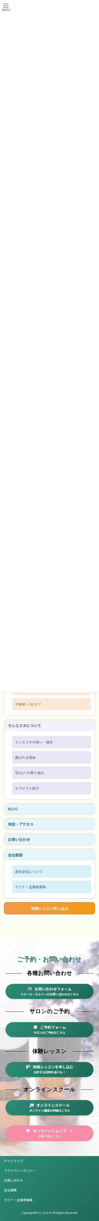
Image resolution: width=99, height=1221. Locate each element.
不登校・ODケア (28, 705)
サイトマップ (13, 1161)
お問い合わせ (19, 839)
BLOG (13, 809)
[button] (49, 991)
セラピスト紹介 (27, 788)
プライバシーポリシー (20, 1171)
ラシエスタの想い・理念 (34, 742)
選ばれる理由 (25, 758)
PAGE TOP (91, 1178)
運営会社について (29, 872)
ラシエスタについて (24, 725)
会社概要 (15, 855)
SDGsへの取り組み (29, 773)
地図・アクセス (21, 824)
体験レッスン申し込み (49, 908)
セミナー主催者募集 (30, 887)
